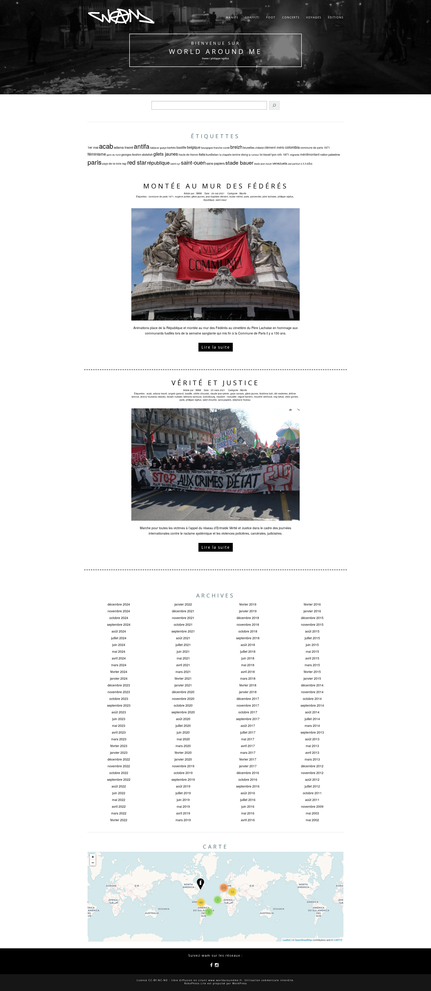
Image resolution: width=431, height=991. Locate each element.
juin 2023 (118, 719)
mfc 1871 (283, 154)
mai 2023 (118, 725)
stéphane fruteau (242, 399)
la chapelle (225, 154)
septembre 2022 (118, 779)
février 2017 (247, 759)
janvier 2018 (248, 692)
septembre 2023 (118, 705)
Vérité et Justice (215, 382)
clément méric (274, 147)
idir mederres (281, 393)
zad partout (294, 163)
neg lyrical (278, 396)
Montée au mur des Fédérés (215, 185)
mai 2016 (247, 813)
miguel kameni (245, 396)
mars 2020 (183, 745)
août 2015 (312, 631)
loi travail (265, 155)
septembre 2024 (118, 624)
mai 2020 (183, 739)
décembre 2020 (183, 692)
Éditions (335, 17)
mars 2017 (247, 752)
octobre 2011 (312, 793)
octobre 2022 (118, 772)
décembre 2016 (248, 772)
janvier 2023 (119, 752)
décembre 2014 (312, 685)
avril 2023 (119, 732)
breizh (236, 147)
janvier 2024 (119, 678)
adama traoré (123, 147)
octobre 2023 (118, 698)
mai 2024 (118, 651)
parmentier (255, 196)
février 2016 (312, 604)
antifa (142, 146)
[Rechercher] (274, 105)
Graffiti (252, 17)
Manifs (232, 17)
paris (94, 161)
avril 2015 (312, 658)
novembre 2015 (312, 624)
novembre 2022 (119, 766)
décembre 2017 (248, 698)
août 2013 (312, 739)
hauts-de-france (188, 154)
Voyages (313, 17)
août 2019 (183, 786)
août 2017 (248, 725)
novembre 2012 (312, 772)
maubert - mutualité (226, 396)
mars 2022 (118, 813)
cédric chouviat (201, 393)
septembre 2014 (312, 705)
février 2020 (183, 752)
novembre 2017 (248, 705)
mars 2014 (312, 725)
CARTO (338, 940)
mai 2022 (118, 799)
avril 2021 (183, 665)
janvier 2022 (183, 604)
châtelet (259, 147)
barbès (171, 147)
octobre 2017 (247, 712)
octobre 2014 (312, 698)
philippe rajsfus (285, 196)
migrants (294, 154)
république (158, 162)
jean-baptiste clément (217, 196)
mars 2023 (118, 739)
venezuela (280, 163)
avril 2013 (312, 752)
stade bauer (239, 162)
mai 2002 (312, 820)
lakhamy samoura (192, 396)
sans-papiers (215, 163)
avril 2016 (248, 820)
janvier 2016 (312, 611)
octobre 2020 (183, 705)
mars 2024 (118, 665)
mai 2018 (247, 665)
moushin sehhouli (263, 396)
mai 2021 (183, 658)
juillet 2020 (183, 725)
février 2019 (247, 604)
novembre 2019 (183, 766)
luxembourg (209, 396)
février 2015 (312, 671)
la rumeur (254, 154)
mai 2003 (312, 813)
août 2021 (183, 638)
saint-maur (221, 199)
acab (106, 145)
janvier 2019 (248, 611)
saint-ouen (193, 162)
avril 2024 (119, 658)
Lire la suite (215, 347)
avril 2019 (183, 813)
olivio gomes (291, 396)
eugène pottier (182, 196)
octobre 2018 (247, 631)
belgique (193, 147)
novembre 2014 (312, 692)
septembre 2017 (247, 719)
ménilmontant (309, 154)
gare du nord (114, 154)
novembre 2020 (183, 698)
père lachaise (269, 196)
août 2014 (312, 712)
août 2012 (312, 779)
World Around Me (215, 51)
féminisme (97, 154)
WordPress (239, 983)
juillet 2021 (183, 644)
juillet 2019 (183, 793)
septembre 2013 (312, 732)
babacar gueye (158, 147)
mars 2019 (183, 820)
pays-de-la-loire (111, 163)
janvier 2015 (312, 678)
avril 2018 (248, 671)
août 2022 (119, 786)
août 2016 (248, 793)
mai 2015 (312, 651)
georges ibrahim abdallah (137, 155)
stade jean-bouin (263, 163)
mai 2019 (183, 806)
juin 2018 (247, 658)
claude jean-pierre (219, 393)
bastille (181, 147)
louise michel (236, 196)
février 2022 (118, 820)
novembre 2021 (183, 617)
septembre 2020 (183, 712)
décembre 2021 (183, 611)
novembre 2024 (119, 611)
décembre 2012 (312, 766)
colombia (292, 147)
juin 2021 (183, 651)
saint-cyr (175, 163)
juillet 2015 (312, 638)
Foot (270, 17)
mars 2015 (312, 665)
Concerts (290, 17)
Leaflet (286, 940)
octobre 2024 (118, 617)
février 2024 (118, 671)
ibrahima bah (266, 393)
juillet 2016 (247, 799)
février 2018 (247, 685)
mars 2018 (247, 678)
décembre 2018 (248, 617)
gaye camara (237, 393)
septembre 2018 (247, 638)
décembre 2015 (312, 617)
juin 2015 (312, 644)
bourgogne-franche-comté (215, 147)
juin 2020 (183, 732)
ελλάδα (306, 163)
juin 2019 (183, 799)
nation (324, 155)
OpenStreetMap (303, 940)
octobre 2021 (183, 624)
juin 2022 (118, 793)
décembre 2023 (119, 685)
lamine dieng (240, 154)
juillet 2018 (247, 651)
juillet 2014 (312, 719)
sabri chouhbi (210, 399)
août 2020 (183, 719)
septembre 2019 (183, 779)
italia (202, 154)
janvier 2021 (183, 685)
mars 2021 (183, 671)
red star (136, 162)
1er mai (93, 147)
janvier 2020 (183, 759)
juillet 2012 (312, 786)
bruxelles (248, 147)
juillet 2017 (247, 732)
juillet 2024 (118, 638)
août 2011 (312, 799)
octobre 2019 (183, 772)
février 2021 (183, 678)
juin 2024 (118, 644)
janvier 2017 (248, 766)
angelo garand (176, 393)
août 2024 (119, 631)
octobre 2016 (247, 779)
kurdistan (212, 154)
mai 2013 (312, 745)
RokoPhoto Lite (195, 983)
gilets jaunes (165, 153)
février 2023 (118, 745)
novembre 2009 (312, 806)
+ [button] (93, 856)
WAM (199, 193)
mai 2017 (247, 739)
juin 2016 (247, 806)
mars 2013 (312, 759)
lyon (274, 155)
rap (124, 163)
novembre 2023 (119, 692)
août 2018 (248, 644)
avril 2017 (248, 745)
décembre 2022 (119, 759)
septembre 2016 (247, 786)
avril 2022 (119, 806)
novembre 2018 (248, 624)
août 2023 (119, 712)
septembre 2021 (183, 631)
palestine (334, 154)
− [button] (93, 862)
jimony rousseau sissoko (153, 396)
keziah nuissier (174, 396)
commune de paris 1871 (315, 147)
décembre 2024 (119, 604)
